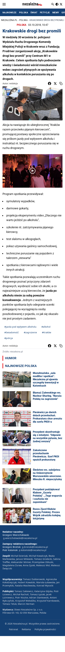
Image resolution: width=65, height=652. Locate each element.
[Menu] (4, 4)
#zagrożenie (30, 332)
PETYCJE (45, 12)
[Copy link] (60, 83)
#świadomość (11, 332)
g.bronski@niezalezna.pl (35, 546)
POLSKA (23, 12)
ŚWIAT (33, 12)
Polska (23, 20)
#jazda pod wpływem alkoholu (20, 326)
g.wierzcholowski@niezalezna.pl (20, 538)
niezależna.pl (9, 20)
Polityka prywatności (45, 629)
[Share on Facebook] (49, 83)
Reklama (26, 629)
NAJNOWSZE (10, 12)
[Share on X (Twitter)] (55, 83)
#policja (8, 338)
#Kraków (46, 332)
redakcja (13, 83)
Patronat (13, 629)
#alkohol (45, 326)
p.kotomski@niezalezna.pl (32, 550)
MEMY (55, 12)
